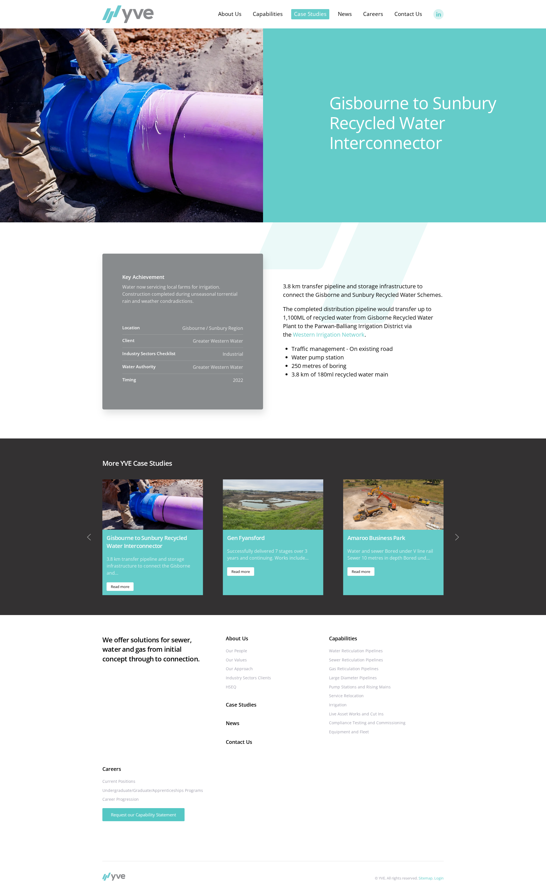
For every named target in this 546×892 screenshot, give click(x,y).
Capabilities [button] (268, 14)
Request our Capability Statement (143, 815)
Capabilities (343, 638)
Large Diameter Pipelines (353, 677)
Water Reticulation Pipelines (356, 650)
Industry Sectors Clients (248, 677)
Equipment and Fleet (349, 731)
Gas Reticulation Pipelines (354, 668)
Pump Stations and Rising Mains (360, 687)
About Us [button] (229, 14)
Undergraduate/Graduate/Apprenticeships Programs (152, 790)
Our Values (236, 660)
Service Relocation (346, 695)
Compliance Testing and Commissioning (367, 722)
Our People (236, 650)
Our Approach (239, 668)
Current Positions (118, 781)
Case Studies (310, 14)
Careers (111, 768)
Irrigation (338, 704)
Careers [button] (373, 14)
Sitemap (426, 878)
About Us (237, 638)
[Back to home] (128, 14)
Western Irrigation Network (329, 334)
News (345, 14)
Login (439, 878)
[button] (89, 537)
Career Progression (120, 799)
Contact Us (408, 14)
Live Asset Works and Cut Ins (356, 714)
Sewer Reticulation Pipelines (356, 660)
